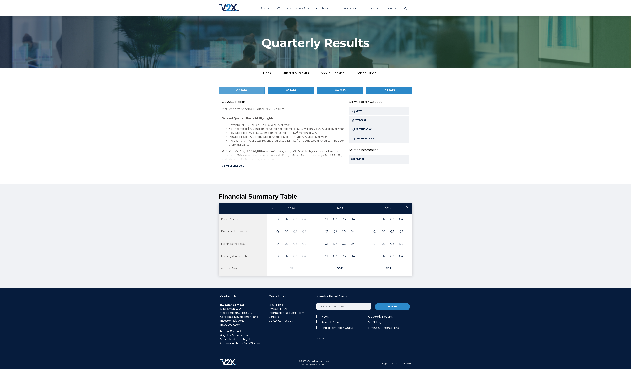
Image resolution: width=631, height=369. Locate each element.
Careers (274, 316)
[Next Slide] (407, 208)
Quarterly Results (296, 73)
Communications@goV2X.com (240, 343)
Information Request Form (286, 312)
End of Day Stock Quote (337, 327)
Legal (384, 363)
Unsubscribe (322, 338)
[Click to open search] (405, 9)
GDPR (395, 363)
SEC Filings (263, 73)
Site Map (407, 363)
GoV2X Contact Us (281, 320)
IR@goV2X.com (230, 324)
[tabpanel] (315, 135)
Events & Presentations (383, 327)
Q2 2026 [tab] (241, 90)
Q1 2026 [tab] (291, 90)
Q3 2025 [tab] (389, 90)
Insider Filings (366, 73)
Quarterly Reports (380, 316)
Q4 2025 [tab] (340, 90)
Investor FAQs (278, 308)
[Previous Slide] (272, 208)
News (325, 316)
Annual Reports (332, 73)
